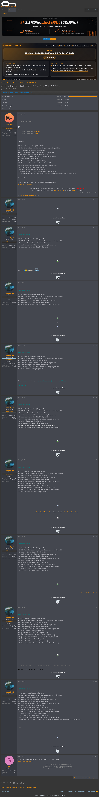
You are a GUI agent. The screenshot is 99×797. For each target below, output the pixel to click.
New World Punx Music (71, 512)
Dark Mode (6, 792)
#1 (96, 114)
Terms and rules (71, 792)
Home (4, 10)
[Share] (93, 114)
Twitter (30, 133)
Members (33, 10)
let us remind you (59, 190)
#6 (96, 397)
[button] (27, 10)
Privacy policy (82, 792)
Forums (12, 10)
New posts (4, 13)
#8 (96, 536)
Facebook (31, 131)
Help (88, 792)
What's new (21, 10)
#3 (96, 227)
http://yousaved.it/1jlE (25, 184)
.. (58, 223)
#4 (96, 283)
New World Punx (42, 512)
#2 (96, 199)
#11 (96, 756)
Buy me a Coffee (33, 195)
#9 (96, 607)
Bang (50, 512)
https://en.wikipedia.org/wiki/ (89, 592)
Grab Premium (24, 195)
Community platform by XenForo (49, 795)
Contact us (63, 792)
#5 (96, 345)
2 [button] (59, 96)
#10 (96, 682)
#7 (96, 460)
